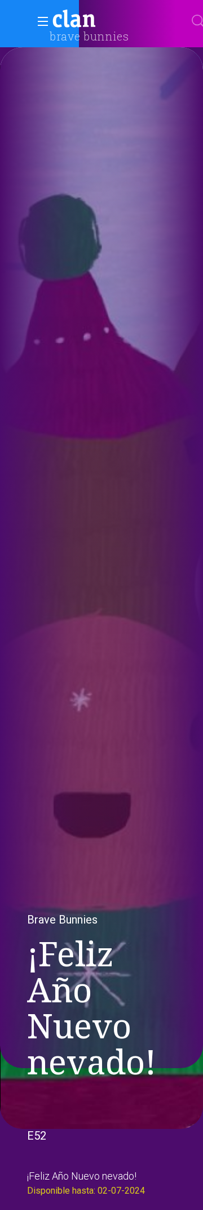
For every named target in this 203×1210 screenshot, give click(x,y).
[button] (39, 21)
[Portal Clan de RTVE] (74, 20)
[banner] (101, 20)
